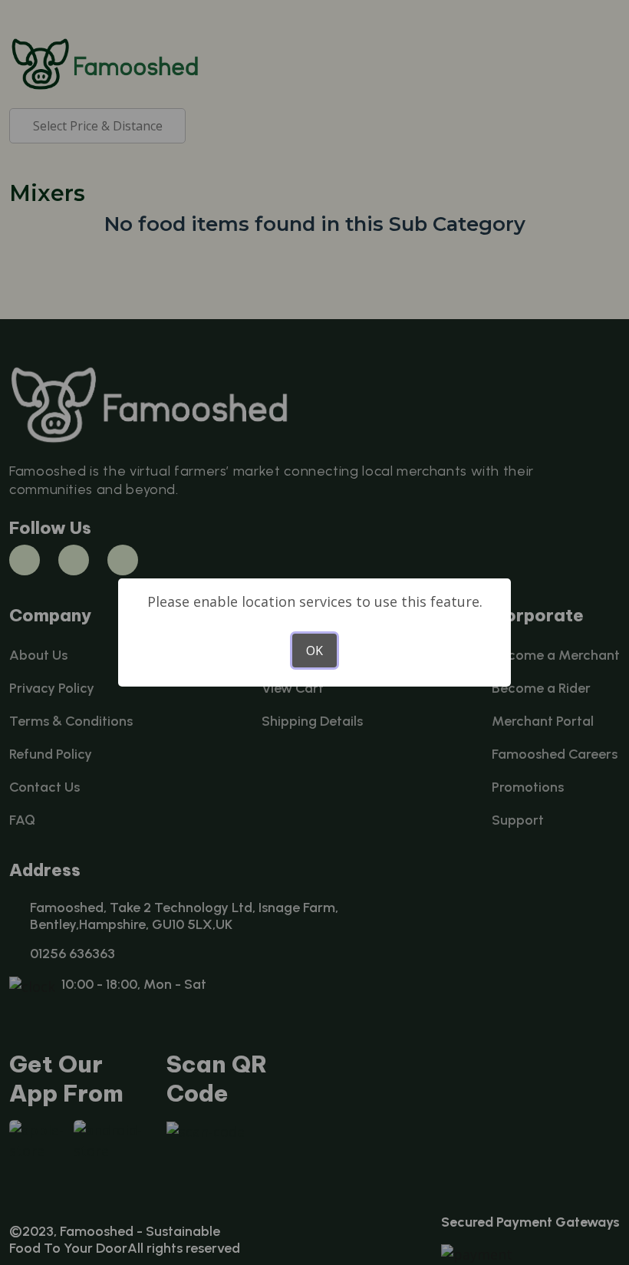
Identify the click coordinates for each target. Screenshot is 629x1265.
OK (314, 650)
